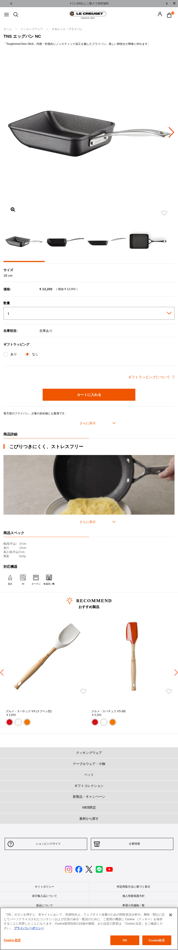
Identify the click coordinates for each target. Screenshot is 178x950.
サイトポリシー (44, 886)
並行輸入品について (44, 896)
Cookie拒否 (157, 940)
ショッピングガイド (48, 843)
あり (13, 354)
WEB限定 (89, 807)
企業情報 (134, 843)
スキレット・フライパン (67, 29)
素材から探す (89, 818)
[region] (89, 928)
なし (35, 354)
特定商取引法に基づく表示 (133, 886)
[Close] (174, 3)
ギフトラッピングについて (149, 377)
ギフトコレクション (89, 786)
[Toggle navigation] (6, 15)
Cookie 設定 (12, 940)
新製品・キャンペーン (89, 796)
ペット (89, 774)
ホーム (8, 29)
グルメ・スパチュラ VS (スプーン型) (29, 711)
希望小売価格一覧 (133, 905)
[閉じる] (170, 915)
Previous (11, 3)
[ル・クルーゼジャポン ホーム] (87, 14)
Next (167, 3)
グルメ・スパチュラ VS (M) (108, 711)
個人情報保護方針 (133, 896)
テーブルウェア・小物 (89, 764)
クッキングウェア (32, 29)
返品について (44, 905)
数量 (6, 303)
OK (125, 940)
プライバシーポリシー (29, 928)
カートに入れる (89, 394)
